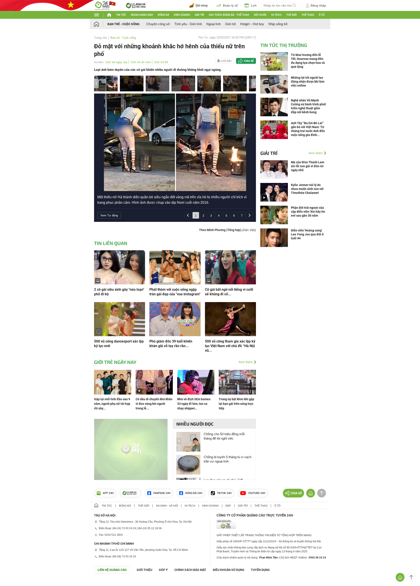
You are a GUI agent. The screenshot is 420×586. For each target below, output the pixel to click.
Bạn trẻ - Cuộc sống (123, 24)
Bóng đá (163, 14)
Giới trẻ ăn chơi (141, 62)
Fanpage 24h (162, 493)
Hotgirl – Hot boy (252, 24)
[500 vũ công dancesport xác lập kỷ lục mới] (119, 319)
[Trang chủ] (100, 24)
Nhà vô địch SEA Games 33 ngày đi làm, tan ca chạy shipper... (193, 403)
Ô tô (321, 14)
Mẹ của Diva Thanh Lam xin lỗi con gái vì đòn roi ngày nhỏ (307, 166)
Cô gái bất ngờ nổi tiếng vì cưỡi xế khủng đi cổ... (229, 291)
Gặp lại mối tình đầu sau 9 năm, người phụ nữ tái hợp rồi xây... (112, 403)
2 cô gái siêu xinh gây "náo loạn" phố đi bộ (119, 291)
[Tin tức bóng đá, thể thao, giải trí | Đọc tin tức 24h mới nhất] (105, 5)
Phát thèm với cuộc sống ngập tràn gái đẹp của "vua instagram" (174, 291)
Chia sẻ (249, 61)
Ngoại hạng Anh (142, 14)
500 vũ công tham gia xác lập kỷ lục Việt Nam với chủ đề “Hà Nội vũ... (230, 346)
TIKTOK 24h (224, 493)
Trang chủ (100, 37)
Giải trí (199, 14)
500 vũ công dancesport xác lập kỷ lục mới (119, 343)
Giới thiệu (144, 570)
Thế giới (291, 14)
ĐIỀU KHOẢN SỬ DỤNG (228, 570)
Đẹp (228, 505)
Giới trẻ (230, 24)
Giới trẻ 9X (161, 62)
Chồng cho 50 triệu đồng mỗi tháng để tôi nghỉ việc (224, 436)
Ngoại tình (213, 24)
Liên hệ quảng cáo (112, 570)
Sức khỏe (260, 14)
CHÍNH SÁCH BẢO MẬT (190, 570)
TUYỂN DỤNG (260, 570)
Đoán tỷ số (230, 5)
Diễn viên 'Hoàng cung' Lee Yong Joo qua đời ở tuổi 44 (307, 234)
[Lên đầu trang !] (411, 577)
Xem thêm (245, 362)
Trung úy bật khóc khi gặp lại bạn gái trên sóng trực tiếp (236, 403)
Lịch (254, 5)
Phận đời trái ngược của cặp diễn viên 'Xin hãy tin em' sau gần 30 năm (308, 211)
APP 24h (108, 493)
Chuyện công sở (158, 24)
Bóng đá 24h (193, 493)
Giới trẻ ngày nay (116, 62)
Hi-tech (276, 14)
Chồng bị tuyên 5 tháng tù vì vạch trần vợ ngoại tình (227, 459)
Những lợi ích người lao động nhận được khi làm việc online (307, 81)
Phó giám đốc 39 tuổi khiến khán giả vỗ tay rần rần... (170, 343)
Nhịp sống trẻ (277, 24)
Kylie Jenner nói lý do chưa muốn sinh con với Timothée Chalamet (307, 189)
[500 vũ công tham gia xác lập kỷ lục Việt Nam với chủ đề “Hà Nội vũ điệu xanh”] (230, 319)
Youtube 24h (256, 493)
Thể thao (307, 14)
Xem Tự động (109, 215)
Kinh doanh (182, 14)
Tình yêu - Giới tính (188, 24)
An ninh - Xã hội (167, 505)
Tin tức (121, 14)
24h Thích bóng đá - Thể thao (229, 14)
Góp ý (163, 570)
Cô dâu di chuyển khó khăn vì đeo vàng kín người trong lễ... (154, 403)
